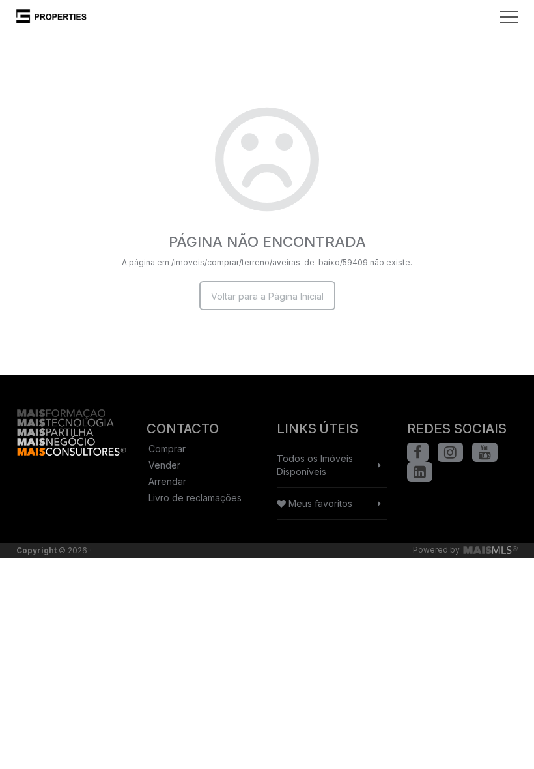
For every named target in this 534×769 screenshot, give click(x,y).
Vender (164, 465)
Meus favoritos (319, 503)
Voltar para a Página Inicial (267, 296)
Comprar (167, 448)
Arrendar (167, 481)
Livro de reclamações (195, 497)
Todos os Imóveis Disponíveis (315, 465)
